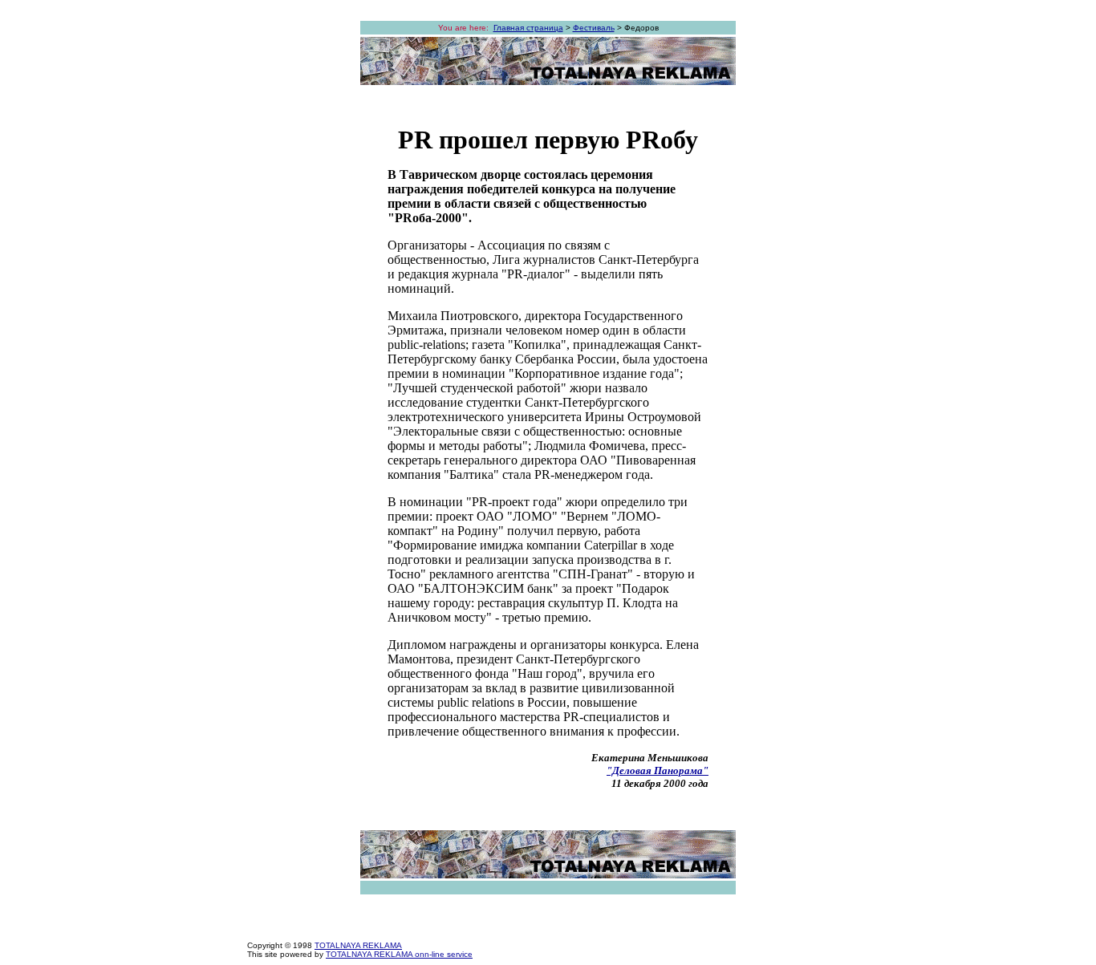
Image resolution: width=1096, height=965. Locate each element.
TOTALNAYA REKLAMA (358, 945)
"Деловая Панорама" (657, 770)
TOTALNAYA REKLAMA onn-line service (399, 954)
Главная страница (528, 27)
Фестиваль (594, 27)
